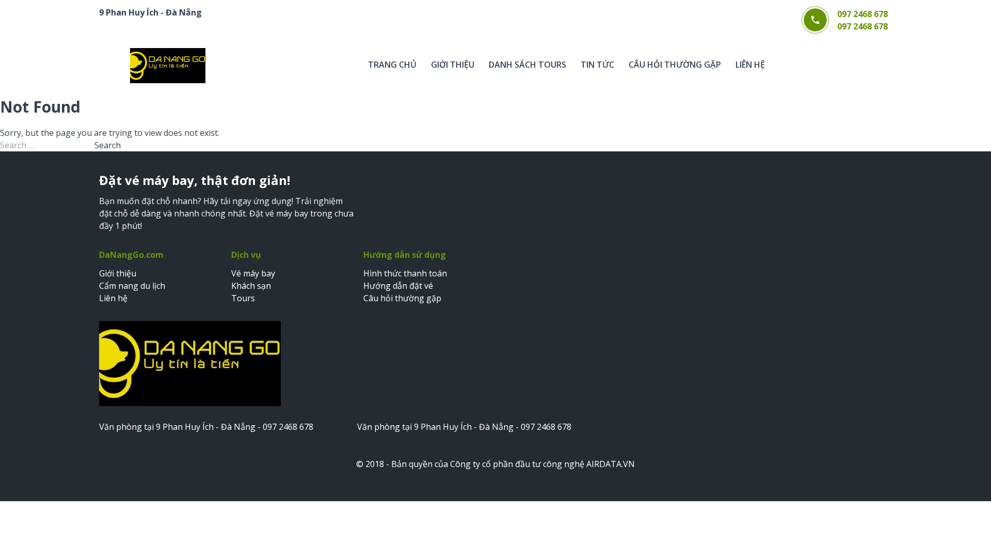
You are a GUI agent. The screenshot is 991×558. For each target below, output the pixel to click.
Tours (243, 298)
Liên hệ (750, 64)
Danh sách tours (527, 64)
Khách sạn (251, 285)
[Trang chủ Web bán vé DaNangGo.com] (167, 65)
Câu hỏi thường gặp (675, 64)
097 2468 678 (862, 14)
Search (107, 145)
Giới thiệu (452, 64)
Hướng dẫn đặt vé (398, 285)
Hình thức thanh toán (405, 273)
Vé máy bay (253, 273)
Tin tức (597, 64)
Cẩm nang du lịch (132, 285)
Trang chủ (392, 64)
